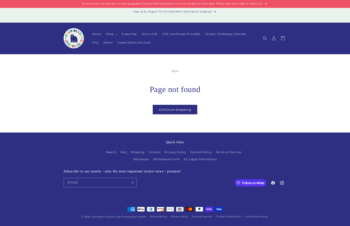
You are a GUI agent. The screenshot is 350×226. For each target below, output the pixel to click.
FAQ (123, 152)
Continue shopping (175, 109)
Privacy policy (179, 216)
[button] (111, 34)
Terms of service (202, 216)
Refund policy (158, 216)
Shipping (138, 152)
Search (111, 152)
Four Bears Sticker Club (106, 216)
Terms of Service (228, 152)
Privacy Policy (175, 152)
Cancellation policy (256, 216)
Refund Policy (201, 152)
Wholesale (141, 159)
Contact (155, 152)
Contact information (228, 216)
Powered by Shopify (133, 216)
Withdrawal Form (166, 159)
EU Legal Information (200, 159)
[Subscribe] (131, 182)
